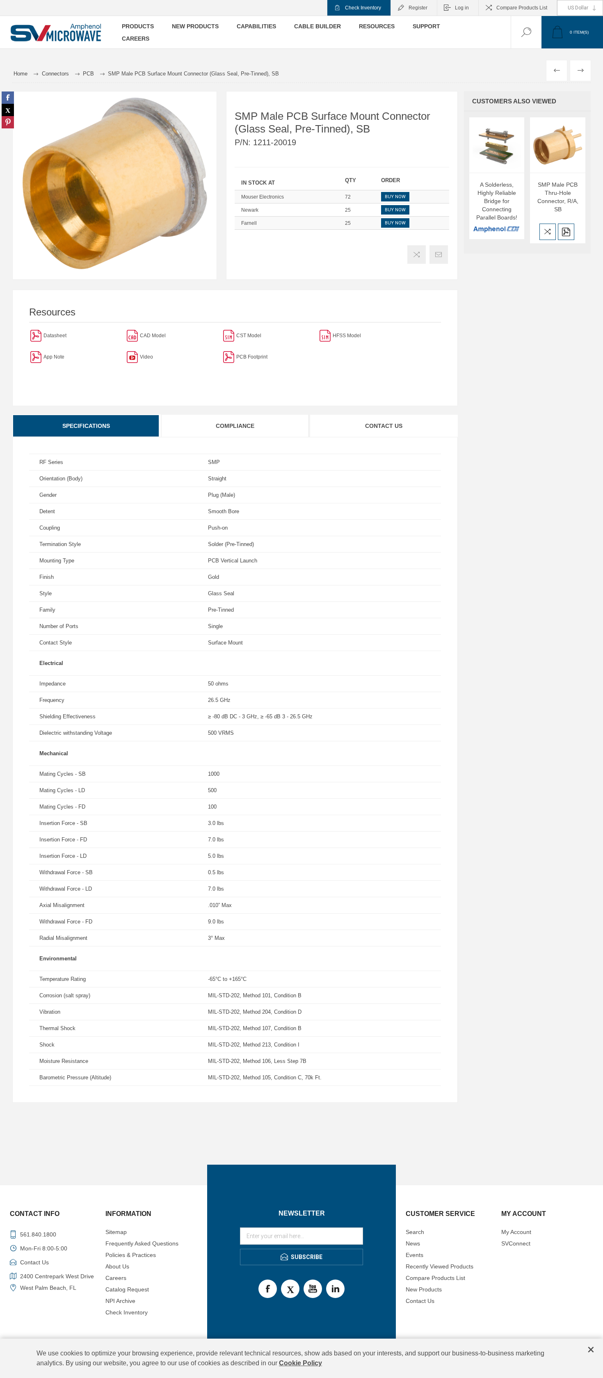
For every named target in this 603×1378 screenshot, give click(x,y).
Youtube (313, 1289)
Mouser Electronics (262, 197)
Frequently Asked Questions (141, 1243)
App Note (53, 357)
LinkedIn (335, 1289)
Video (146, 357)
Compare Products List (521, 8)
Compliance (235, 426)
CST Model (248, 335)
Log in (462, 8)
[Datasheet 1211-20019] (35, 335)
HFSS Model (347, 335)
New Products (424, 1289)
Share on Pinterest (8, 122)
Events (414, 1255)
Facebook (267, 1289)
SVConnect (515, 1243)
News (413, 1243)
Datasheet (54, 335)
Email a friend (438, 254)
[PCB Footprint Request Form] (228, 356)
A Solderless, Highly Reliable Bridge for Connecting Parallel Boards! (496, 201)
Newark (249, 210)
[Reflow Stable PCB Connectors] (35, 356)
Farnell (249, 223)
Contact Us (383, 426)
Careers (115, 1278)
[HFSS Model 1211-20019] (325, 335)
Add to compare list (416, 254)
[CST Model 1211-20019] (228, 335)
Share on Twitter (8, 110)
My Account (516, 1232)
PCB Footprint (251, 357)
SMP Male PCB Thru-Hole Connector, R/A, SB (557, 197)
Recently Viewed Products (439, 1266)
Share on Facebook (8, 97)
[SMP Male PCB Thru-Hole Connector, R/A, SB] (557, 145)
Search (415, 1232)
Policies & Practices (130, 1255)
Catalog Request (127, 1289)
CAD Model (153, 335)
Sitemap (116, 1232)
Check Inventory (363, 8)
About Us (117, 1266)
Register (418, 8)
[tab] (86, 425)
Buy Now (395, 196)
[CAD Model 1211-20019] (132, 335)
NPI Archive (120, 1301)
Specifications (86, 426)
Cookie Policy (300, 1363)
